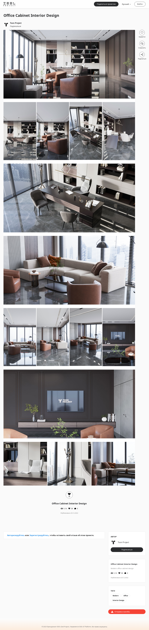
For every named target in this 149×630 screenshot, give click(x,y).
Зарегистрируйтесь (39, 535)
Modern (116, 596)
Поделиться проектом (106, 4)
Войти (140, 4)
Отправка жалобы (122, 611)
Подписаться (15, 26)
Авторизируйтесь (16, 535)
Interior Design (118, 600)
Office (126, 596)
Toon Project (16, 23)
